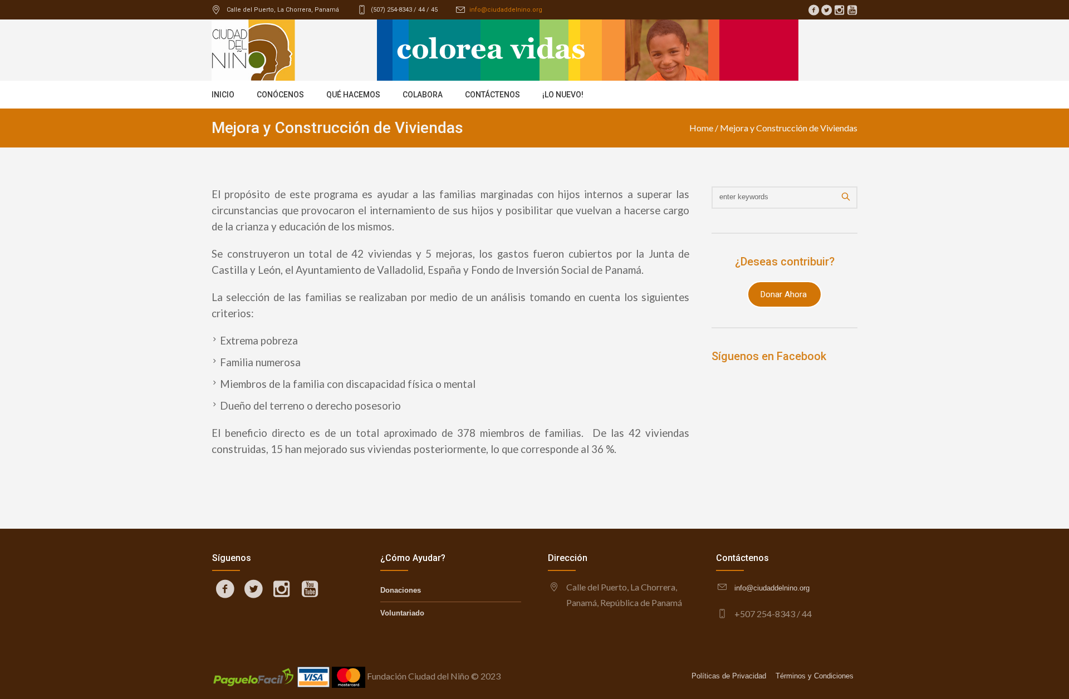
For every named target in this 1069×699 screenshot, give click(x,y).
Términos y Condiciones (815, 676)
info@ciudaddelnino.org (505, 9)
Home (701, 127)
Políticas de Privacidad (729, 676)
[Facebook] (813, 10)
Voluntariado (402, 613)
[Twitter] (826, 10)
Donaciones (400, 590)
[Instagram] (839, 10)
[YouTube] (851, 10)
